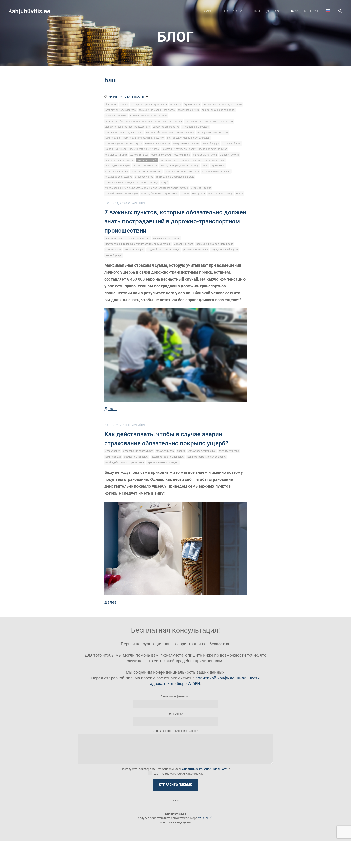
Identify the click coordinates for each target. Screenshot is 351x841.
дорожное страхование (166, 126)
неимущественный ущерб (144, 149)
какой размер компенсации (212, 132)
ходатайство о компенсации (121, 193)
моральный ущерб (116, 149)
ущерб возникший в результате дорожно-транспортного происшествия (146, 188)
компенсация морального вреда (123, 143)
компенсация (113, 137)
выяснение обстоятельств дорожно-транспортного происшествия (143, 121)
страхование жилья (116, 171)
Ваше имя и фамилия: (175, 696)
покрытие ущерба (147, 160)
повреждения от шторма (119, 160)
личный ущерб (210, 143)
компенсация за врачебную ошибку (144, 137)
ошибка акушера (139, 154)
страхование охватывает (216, 171)
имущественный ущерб (195, 126)
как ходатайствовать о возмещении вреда (170, 132)
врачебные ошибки (116, 115)
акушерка (175, 104)
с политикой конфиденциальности (205, 769)
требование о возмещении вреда (175, 176)
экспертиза (198, 193)
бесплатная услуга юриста (120, 110)
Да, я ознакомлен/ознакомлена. (178, 773)
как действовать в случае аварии (124, 132)
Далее (110, 408)
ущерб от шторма (201, 188)
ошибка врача (182, 154)
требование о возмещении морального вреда (131, 182)
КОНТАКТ (311, 11)
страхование (218, 165)
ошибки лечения (229, 154)
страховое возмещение (118, 176)
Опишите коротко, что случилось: (175, 730)
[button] (328, 10)
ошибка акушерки (161, 154)
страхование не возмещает (146, 171)
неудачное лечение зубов (212, 149)
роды (205, 165)
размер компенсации (145, 165)
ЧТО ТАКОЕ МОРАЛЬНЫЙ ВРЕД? (245, 11)
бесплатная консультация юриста (222, 104)
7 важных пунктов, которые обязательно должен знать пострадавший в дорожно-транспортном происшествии (175, 221)
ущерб (164, 182)
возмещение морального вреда (157, 110)
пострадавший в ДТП (117, 165)
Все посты (111, 104)
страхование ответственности (182, 171)
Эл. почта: (175, 713)
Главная (209, 11)
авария (124, 104)
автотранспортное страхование (149, 104)
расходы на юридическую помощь (179, 165)
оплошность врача (116, 154)
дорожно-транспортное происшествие (127, 126)
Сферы (280, 11)
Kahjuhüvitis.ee (29, 11)
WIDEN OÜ (205, 818)
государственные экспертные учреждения (209, 121)
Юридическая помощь (220, 193)
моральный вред (231, 143)
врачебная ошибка (188, 110)
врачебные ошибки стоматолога (148, 115)
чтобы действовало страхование (159, 193)
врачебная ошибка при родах (218, 110)
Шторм (185, 193)
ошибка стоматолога (205, 154)
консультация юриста (157, 143)
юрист (239, 193)
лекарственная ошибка (186, 143)
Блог (295, 11)
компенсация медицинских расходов (188, 137)
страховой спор (144, 176)
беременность (192, 104)
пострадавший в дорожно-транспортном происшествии (192, 160)
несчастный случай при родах (179, 149)
